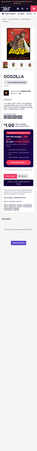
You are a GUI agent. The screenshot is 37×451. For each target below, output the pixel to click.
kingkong (8, 209)
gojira (19, 206)
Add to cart (10, 176)
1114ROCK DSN (25, 91)
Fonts (22, 14)
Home (4, 19)
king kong (27, 206)
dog (5, 206)
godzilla (12, 206)
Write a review (18, 243)
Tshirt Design (9, 14)
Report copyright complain (13, 201)
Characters (25, 19)
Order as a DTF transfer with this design (18, 183)
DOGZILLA (5, 21)
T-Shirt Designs (13, 19)
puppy (15, 209)
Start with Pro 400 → (18, 162)
